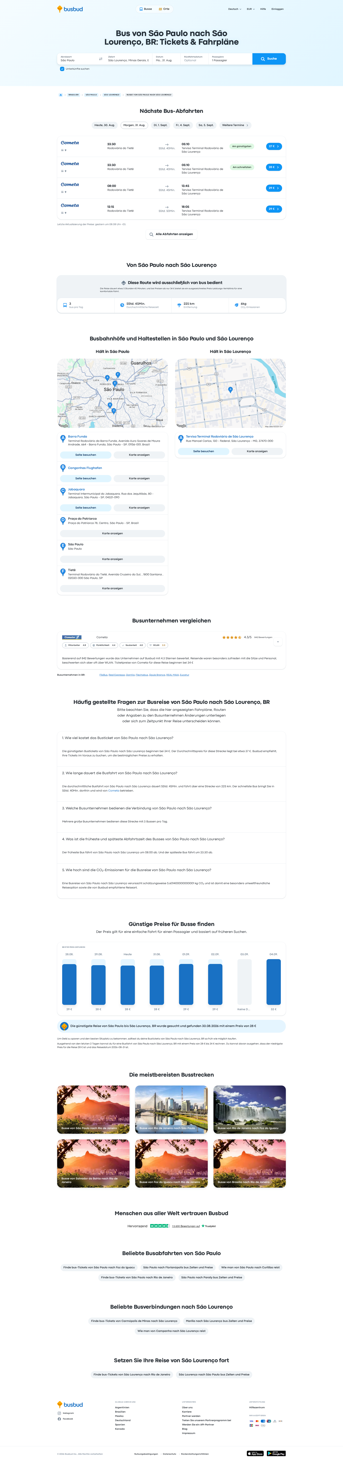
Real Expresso (117, 675)
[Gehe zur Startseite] (70, 9)
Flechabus (142, 675)
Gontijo (130, 675)
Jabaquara (76, 489)
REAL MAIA (172, 675)
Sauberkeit (131, 645)
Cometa (102, 637)
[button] (101, 59)
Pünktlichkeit (102, 645)
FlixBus (104, 675)
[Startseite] (61, 95)
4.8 (84, 645)
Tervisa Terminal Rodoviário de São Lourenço (219, 436)
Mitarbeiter (74, 645)
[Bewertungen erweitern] (278, 641)
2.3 (163, 645)
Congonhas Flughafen (85, 468)
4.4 (113, 645)
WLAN (156, 645)
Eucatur (184, 675)
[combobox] (77, 59)
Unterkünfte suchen (78, 69)
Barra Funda (77, 436)
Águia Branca (157, 675)
